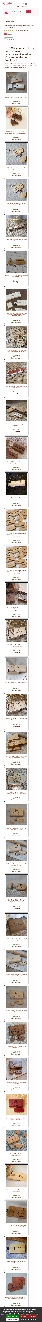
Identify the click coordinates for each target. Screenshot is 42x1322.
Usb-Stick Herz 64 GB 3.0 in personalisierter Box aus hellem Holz (16, 719)
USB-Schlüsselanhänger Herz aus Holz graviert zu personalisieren (16, 204)
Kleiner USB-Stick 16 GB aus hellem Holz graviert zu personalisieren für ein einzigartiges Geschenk (16, 314)
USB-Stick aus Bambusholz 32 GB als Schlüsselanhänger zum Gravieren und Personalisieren (16, 535)
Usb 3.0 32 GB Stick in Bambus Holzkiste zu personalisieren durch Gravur (16, 756)
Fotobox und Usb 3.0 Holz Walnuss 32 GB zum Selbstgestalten (16, 939)
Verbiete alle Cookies (28, 1316)
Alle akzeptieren (12, 1316)
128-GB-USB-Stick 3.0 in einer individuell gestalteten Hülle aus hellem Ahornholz (16, 975)
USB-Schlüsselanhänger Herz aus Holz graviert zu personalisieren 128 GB (16, 168)
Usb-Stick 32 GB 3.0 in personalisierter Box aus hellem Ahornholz (16, 1011)
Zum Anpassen (16, 104)
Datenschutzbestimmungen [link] (28, 1319)
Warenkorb (25, 5)
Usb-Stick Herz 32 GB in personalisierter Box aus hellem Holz (16, 683)
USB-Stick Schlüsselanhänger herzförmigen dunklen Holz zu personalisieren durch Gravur (16, 132)
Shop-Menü (10, 39)
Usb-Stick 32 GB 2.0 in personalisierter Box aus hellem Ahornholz (16, 828)
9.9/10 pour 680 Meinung (21, 30)
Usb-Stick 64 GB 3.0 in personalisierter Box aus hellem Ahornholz (16, 864)
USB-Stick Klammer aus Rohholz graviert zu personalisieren (16, 498)
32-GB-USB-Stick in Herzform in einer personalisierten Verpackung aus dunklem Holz (16, 609)
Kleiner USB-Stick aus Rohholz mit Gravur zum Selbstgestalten (16, 240)
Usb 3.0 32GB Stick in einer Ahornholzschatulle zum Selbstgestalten (16, 792)
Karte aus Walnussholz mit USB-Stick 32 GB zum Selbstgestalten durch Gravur (16, 1298)
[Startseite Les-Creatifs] (7, 3)
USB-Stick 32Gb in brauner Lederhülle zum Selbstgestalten (16, 386)
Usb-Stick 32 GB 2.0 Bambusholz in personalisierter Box (16, 1154)
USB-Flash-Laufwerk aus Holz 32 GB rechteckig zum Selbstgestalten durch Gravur (16, 96)
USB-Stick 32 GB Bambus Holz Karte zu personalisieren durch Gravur (16, 1262)
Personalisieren (12, 1319)
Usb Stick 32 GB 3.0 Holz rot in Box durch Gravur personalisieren (16, 1118)
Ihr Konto (17, 6)
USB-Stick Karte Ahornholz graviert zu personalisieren (16, 1190)
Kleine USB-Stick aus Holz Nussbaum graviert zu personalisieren (16, 462)
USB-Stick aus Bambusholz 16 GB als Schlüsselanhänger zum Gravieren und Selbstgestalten (16, 572)
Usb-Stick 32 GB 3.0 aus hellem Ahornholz (16, 901)
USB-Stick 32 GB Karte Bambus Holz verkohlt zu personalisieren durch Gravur (16, 1226)
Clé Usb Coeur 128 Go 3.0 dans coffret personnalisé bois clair (16, 645)
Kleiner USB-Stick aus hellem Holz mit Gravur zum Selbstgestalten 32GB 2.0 (16, 350)
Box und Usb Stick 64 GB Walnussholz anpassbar (16, 1082)
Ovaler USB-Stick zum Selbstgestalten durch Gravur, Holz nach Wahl (16, 275)
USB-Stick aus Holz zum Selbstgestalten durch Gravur (16, 424)
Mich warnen (16, 281)
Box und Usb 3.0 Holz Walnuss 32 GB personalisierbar (16, 1046)
